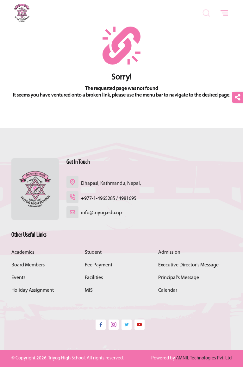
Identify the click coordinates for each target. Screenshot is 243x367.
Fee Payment (98, 265)
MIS (89, 290)
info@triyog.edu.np (101, 212)
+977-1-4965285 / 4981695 (108, 198)
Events (18, 277)
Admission (169, 252)
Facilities (94, 277)
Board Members (28, 265)
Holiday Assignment (32, 290)
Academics (22, 252)
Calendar (167, 290)
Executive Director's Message (188, 265)
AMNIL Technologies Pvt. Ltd (204, 358)
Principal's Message (178, 277)
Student (93, 252)
